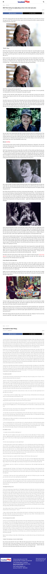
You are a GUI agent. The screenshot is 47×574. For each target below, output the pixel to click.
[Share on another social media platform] (43, 13)
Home (4, 5)
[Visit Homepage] (23, 2)
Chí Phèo (8, 142)
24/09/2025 (5, 9)
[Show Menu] (3, 1)
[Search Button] (43, 1)
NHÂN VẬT (7, 5)
